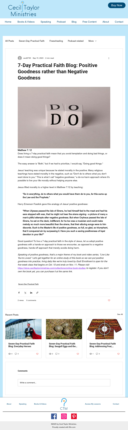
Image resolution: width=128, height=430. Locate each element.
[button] (109, 185)
